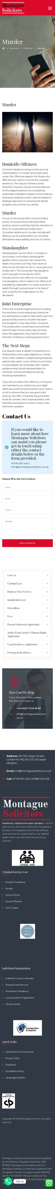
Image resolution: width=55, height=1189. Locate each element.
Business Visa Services (19, 591)
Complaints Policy (14, 1071)
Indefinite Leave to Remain (19, 978)
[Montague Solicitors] (13, 7)
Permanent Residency (19, 652)
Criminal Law (14, 583)
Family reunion (13, 1004)
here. (13, 1183)
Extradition (13, 608)
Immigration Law (16, 600)
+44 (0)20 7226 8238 (28, 708)
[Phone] (8, 1181)
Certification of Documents (19, 1052)
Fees (9, 616)
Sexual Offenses (13, 901)
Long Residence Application (22, 644)
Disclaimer (10, 1064)
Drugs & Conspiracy (15, 882)
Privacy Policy (12, 1058)
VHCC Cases (11, 908)
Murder (9, 888)
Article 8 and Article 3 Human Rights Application (27, 634)
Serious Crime (12, 895)
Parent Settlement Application (23, 624)
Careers (11, 575)
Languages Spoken (15, 1077)
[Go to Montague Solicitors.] (3, 48)
